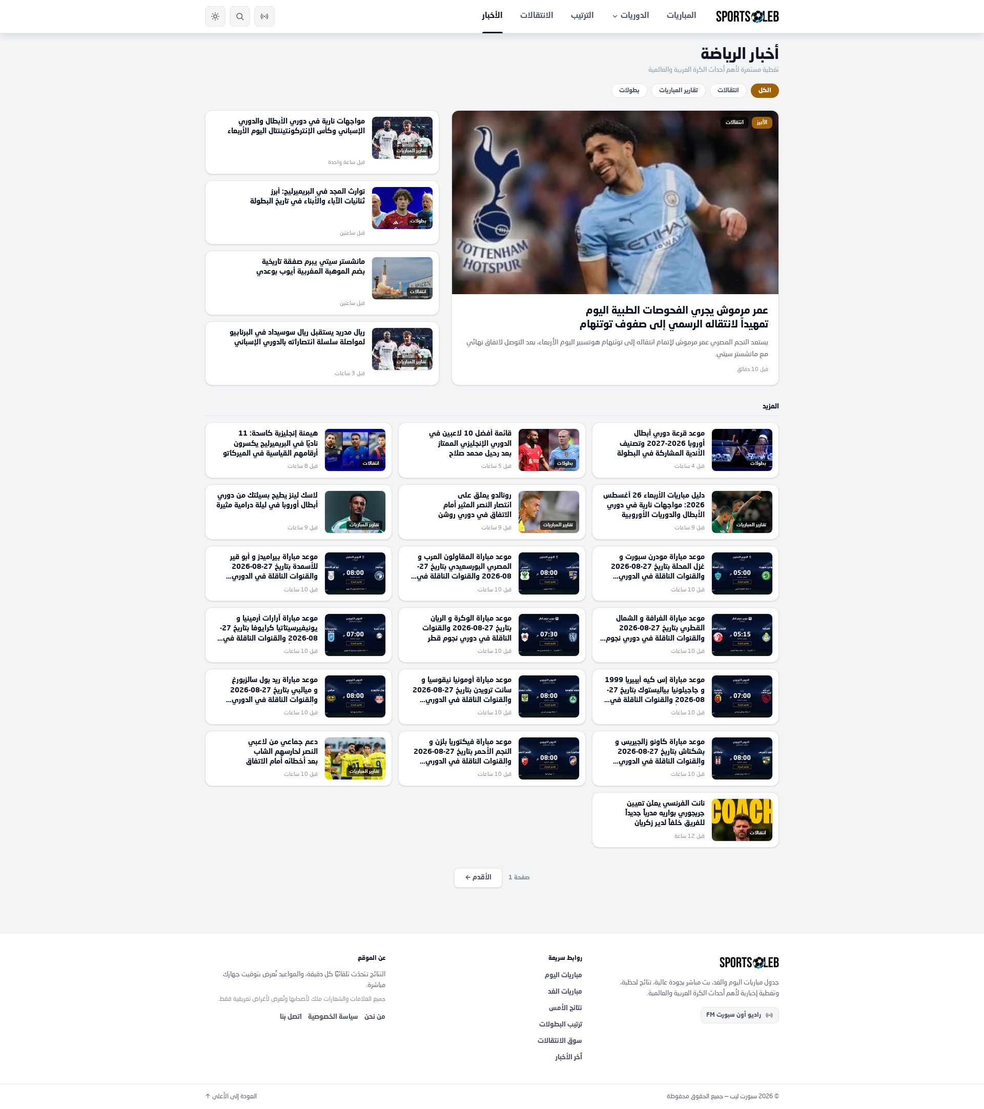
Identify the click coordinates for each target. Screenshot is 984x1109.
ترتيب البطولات (560, 1024)
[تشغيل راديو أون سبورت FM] (264, 16)
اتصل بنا (291, 1017)
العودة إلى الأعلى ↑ (231, 1097)
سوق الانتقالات (560, 1041)
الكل (764, 91)
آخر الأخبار (569, 1057)
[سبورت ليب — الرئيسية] (747, 16)
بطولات (629, 91)
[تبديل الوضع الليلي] (215, 16)
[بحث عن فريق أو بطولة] (240, 16)
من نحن (374, 1017)
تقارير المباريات (678, 91)
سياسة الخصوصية (333, 1017)
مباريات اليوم (563, 975)
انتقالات (728, 91)
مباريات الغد (565, 992)
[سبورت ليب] (689, 962)
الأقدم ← (478, 877)
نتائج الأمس (565, 1008)
